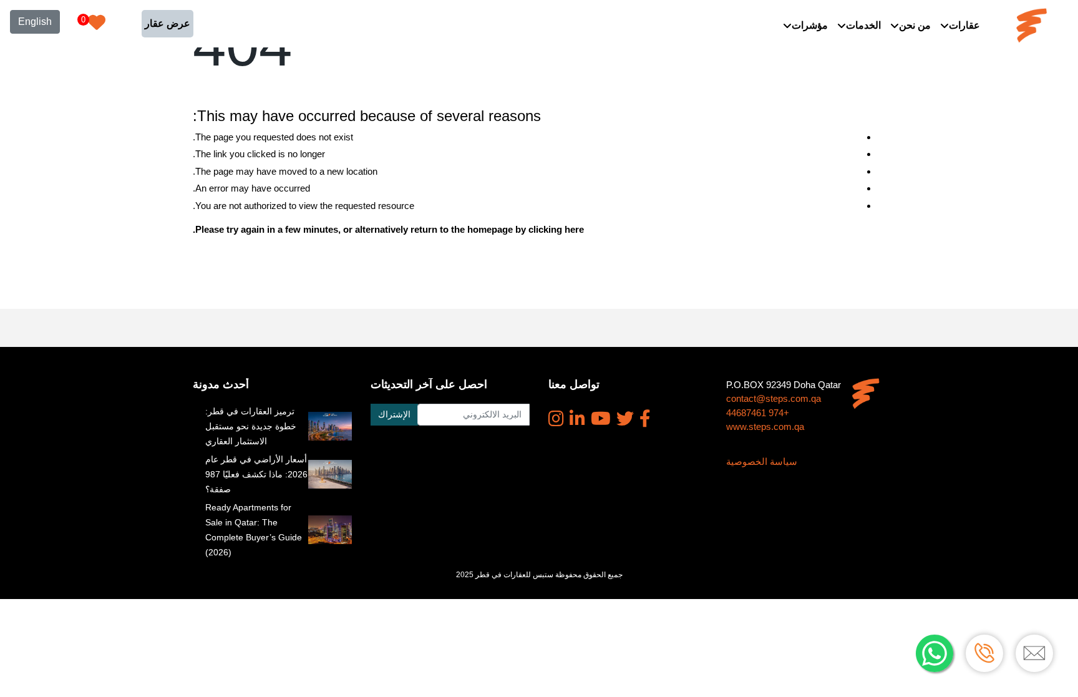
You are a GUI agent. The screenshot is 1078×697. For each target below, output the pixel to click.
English (35, 21)
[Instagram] (556, 418)
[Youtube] (601, 418)
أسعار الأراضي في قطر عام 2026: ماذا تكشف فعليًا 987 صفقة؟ (256, 474)
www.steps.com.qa (765, 426)
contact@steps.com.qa (773, 398)
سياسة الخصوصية (761, 461)
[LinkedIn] (577, 418)
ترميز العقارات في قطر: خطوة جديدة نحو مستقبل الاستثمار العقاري (250, 426)
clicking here (556, 229)
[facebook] (645, 418)
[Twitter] (625, 418)
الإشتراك (394, 414)
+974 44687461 (757, 412)
